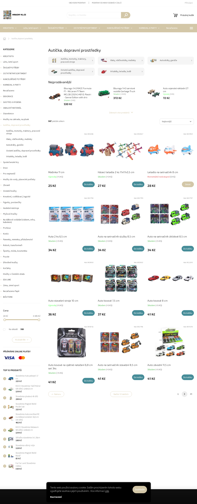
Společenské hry (11, 162)
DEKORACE (8, 96)
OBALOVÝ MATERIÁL (12, 108)
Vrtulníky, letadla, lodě (16, 156)
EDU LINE (7, 279)
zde (107, 491)
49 (191, 394)
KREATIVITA (8, 56)
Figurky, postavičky (12, 202)
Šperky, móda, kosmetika (15, 251)
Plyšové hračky (10, 214)
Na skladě (16, 329)
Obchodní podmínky (77, 3)
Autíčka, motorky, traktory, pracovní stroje (23, 132)
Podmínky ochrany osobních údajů (107, 3)
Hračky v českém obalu (14, 274)
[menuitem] (32, 28)
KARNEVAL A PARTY (12, 84)
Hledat (125, 15)
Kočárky (7, 268)
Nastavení (56, 497)
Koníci (6, 233)
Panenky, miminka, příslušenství (18, 239)
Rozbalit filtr (20, 339)
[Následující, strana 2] (184, 394)
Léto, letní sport (10, 62)
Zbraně (6, 185)
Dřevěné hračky (10, 262)
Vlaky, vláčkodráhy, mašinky (19, 139)
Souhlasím (140, 489)
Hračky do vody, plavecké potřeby (19, 179)
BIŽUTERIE (8, 297)
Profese (7, 228)
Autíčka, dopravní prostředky (16, 125)
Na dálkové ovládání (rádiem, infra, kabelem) (19, 221)
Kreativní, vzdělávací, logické (16, 196)
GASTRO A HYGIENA (12, 102)
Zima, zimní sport (11, 285)
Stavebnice (8, 113)
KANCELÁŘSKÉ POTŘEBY (14, 79)
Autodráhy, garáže (15, 145)
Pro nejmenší (9, 173)
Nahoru (57, 394)
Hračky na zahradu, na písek (16, 119)
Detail (188, 184)
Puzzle (6, 256)
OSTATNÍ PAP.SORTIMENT (15, 73)
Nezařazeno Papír (11, 291)
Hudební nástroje (11, 208)
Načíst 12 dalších (121, 394)
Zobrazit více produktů (119, 112)
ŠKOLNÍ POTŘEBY (11, 67)
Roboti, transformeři (12, 245)
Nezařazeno (8, 90)
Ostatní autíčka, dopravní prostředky (23, 150)
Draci (5, 168)
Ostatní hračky (10, 191)
